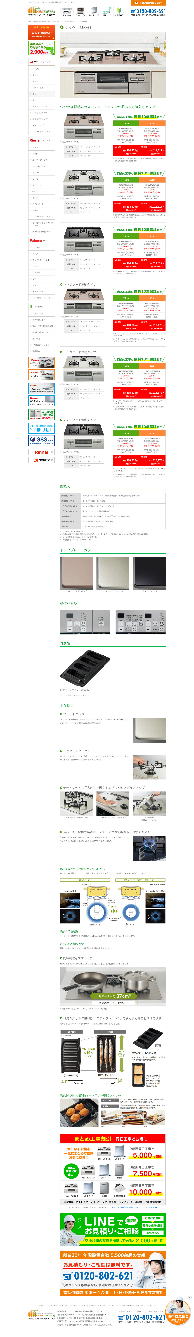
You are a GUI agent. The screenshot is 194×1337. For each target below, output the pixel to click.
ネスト (35, 81)
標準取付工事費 (38, 320)
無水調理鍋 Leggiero (41, 232)
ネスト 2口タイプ (39, 106)
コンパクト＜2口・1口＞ (42, 132)
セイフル (36, 173)
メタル (35, 210)
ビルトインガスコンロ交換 (59, 21)
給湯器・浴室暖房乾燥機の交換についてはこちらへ (133, 1207)
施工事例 (36, 339)
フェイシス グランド (41, 260)
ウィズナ (36, 266)
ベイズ (35, 191)
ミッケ (35, 94)
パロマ (46, 240)
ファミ (35, 100)
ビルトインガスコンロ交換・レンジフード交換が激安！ (142, 1311)
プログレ (36, 69)
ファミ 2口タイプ (39, 113)
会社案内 (36, 351)
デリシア (36, 147)
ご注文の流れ (38, 313)
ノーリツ (72, 21)
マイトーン (37, 185)
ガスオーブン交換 (88, 1305)
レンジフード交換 (126, 1305)
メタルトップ (38, 125)
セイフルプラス (38, 166)
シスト (35, 285)
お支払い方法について (41, 332)
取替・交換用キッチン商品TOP (38, 21)
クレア (35, 254)
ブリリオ (36, 273)
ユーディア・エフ (39, 160)
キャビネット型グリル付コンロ (42, 224)
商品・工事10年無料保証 (42, 326)
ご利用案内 (38, 306)
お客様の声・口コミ (40, 345)
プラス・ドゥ (38, 88)
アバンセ (36, 247)
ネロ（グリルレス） (40, 119)
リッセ (35, 179)
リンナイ (46, 140)
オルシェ (36, 75)
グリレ (35, 154)
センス (35, 198)
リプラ (35, 279)
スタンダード (38, 204)
